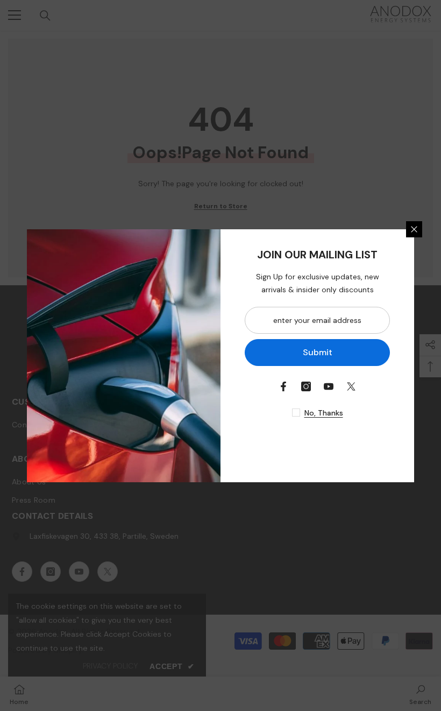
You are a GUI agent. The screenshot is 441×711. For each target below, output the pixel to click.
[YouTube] (328, 386)
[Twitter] (351, 386)
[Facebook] (283, 386)
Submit (317, 352)
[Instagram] (306, 386)
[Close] (414, 229)
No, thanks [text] (323, 413)
